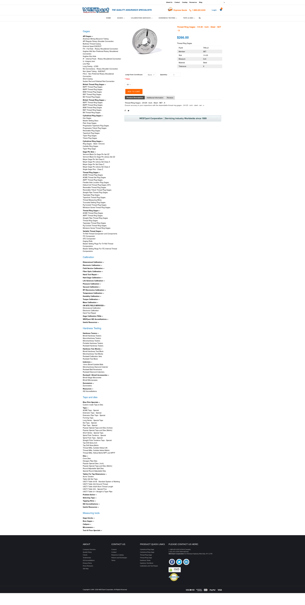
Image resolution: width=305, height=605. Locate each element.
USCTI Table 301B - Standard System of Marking (101, 481)
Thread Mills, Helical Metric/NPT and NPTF (99, 453)
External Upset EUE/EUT (92, 46)
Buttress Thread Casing (92, 44)
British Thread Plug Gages (94, 84)
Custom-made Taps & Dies (93, 404)
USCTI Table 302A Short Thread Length (98, 486)
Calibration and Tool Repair (149, 566)
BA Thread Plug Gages (91, 97)
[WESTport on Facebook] (172, 562)
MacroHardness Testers (92, 338)
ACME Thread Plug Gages (93, 175)
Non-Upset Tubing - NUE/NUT (94, 71)
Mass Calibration (90, 302)
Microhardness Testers (91, 340)
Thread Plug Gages (91, 172)
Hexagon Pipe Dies (90, 461)
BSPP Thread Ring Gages (92, 105)
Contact (177, 2)
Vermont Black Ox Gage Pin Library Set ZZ (99, 157)
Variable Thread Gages (92, 231)
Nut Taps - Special (90, 423)
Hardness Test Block (146, 563)
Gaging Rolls (87, 241)
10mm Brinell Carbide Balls (93, 364)
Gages (121, 18)
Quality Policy (87, 552)
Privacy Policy (87, 563)
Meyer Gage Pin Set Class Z (93, 164)
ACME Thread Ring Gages (93, 213)
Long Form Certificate (134, 75)
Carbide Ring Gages (90, 146)
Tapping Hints (89, 501)
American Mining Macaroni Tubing (96, 39)
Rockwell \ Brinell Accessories (95, 375)
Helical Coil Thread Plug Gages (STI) (97, 185)
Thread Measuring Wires (92, 200)
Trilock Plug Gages (90, 138)
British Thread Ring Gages (94, 100)
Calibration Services (142, 18)
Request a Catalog (117, 555)
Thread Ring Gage (146, 558)
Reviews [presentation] (170, 98)
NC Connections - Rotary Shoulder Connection (100, 69)
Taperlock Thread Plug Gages (94, 197)
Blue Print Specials (91, 402)
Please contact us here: (183, 544)
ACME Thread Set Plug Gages (94, 177)
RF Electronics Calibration (94, 290)
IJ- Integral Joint (89, 61)
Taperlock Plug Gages (91, 133)
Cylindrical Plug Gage (147, 549)
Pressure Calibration (91, 284)
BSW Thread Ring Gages (92, 107)
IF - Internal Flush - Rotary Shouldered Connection (102, 59)
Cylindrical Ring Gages (92, 141)
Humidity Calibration (91, 296)
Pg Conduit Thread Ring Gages (95, 225)
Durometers (88, 383)
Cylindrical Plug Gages (92, 115)
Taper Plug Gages (90, 135)
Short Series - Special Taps (93, 433)
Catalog (184, 2)
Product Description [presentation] (135, 98)
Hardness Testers (90, 333)
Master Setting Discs (90, 120)
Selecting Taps (89, 497)
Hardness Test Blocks (92, 349)
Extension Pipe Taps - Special (94, 415)
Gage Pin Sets (89, 152)
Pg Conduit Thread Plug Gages (94, 205)
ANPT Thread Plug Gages (92, 180)
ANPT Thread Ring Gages (93, 215)
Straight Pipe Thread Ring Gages (95, 218)
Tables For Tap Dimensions (94, 474)
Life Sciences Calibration (93, 280)
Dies (85, 456)
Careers (114, 549)
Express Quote (180, 10)
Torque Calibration (90, 299)
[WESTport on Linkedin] (186, 562)
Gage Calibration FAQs (92, 316)
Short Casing (88, 79)
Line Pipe (86, 64)
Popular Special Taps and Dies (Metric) (97, 430)
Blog (200, 2)
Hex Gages (87, 118)
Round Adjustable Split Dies (93, 468)
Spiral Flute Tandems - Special (94, 435)
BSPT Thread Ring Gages (92, 102)
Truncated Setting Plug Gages (94, 202)
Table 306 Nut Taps (90, 479)
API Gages (87, 36)
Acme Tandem (88, 476)
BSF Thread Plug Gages (92, 94)
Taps (85, 408)
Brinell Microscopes (90, 380)
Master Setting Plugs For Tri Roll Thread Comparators (98, 244)
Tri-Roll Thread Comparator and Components (100, 233)
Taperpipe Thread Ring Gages (94, 223)
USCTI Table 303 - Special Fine (95, 489)
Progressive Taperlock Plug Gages (96, 125)
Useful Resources (90, 322)
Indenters (87, 362)
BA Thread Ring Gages (91, 112)
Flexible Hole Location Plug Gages (96, 182)
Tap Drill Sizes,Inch (90, 443)
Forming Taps (88, 418)
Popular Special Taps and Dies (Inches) (98, 428)
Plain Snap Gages (89, 123)
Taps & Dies (189, 18)
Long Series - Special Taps (93, 420)
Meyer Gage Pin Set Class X (93, 159)
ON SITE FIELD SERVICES (93, 305)
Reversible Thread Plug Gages (94, 187)
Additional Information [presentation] (155, 98)
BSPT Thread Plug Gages (92, 87)
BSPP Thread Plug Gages (92, 89)
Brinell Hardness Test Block (93, 351)
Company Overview (89, 549)
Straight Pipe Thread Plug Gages (95, 192)
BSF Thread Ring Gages (92, 110)
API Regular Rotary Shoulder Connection (98, 41)
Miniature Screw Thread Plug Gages (96, 207)
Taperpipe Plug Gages (91, 195)
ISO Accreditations (90, 391)
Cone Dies (87, 458)
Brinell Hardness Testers (92, 335)
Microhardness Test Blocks (93, 354)
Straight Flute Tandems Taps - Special (97, 440)
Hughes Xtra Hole (89, 56)
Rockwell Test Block (90, 359)
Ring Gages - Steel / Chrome (94, 143)
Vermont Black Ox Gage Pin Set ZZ (96, 154)
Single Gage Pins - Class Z (93, 169)
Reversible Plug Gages (91, 130)
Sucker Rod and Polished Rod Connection (98, 81)
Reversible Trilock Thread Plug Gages (97, 190)
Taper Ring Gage (89, 148)
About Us (169, 2)
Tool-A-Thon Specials (92, 530)
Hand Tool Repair (90, 274)
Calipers (86, 524)
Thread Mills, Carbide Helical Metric (96, 450)
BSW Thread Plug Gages (92, 92)
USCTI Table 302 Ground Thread (95, 484)
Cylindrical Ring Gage (147, 552)
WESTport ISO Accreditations (95, 319)
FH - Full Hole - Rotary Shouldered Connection (100, 49)
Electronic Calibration (92, 265)
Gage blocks (88, 518)
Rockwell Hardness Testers (93, 345)
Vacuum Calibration (91, 287)
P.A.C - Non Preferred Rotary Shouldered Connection (98, 75)
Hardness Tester (145, 560)
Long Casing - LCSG (90, 66)
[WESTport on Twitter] (179, 562)
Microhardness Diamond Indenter (95, 367)
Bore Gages (88, 521)
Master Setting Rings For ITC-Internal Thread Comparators (100, 249)
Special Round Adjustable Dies (94, 471)
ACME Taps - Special (91, 410)
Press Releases (88, 566)
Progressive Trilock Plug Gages (94, 128)
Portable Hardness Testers (93, 343)
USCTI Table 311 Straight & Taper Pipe (97, 491)
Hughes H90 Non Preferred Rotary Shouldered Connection (100, 52)
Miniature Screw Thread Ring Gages (96, 228)
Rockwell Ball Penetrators (92, 369)
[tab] (135, 97)
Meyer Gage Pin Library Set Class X (96, 162)
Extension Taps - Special (92, 413)
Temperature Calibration (93, 293)
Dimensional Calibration (93, 262)
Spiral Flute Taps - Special (93, 438)
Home (108, 18)
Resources (193, 2)
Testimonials (87, 558)
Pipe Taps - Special (90, 425)
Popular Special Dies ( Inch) (93, 463)
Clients (85, 555)
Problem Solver (89, 494)
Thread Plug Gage (146, 555)
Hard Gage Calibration (92, 277)
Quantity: (164, 75)
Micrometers (88, 527)
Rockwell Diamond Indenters (93, 372)
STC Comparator (89, 238)
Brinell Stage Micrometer (92, 377)
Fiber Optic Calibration (92, 271)
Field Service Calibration (93, 268)
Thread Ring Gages (91, 210)
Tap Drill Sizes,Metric (91, 445)
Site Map (86, 569)
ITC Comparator (89, 236)
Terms (113, 560)
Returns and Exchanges (119, 558)
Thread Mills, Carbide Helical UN (95, 448)
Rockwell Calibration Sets (92, 356)
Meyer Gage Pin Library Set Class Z (96, 167)
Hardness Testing (168, 18)
